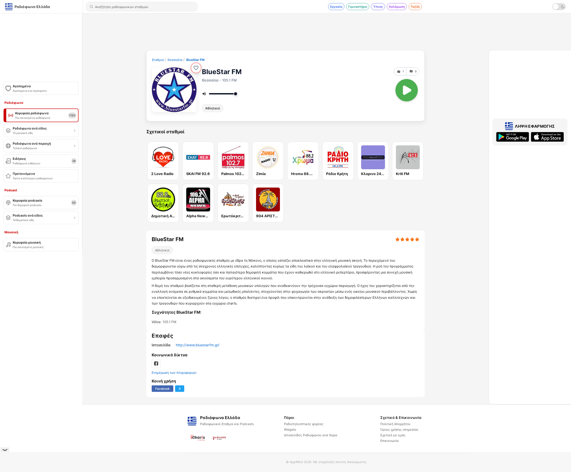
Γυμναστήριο (357, 6)
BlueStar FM (195, 60)
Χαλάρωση (397, 6)
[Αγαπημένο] (196, 68)
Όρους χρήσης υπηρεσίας (399, 429)
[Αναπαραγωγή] (406, 90)
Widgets (290, 429)
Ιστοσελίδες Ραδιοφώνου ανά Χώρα (310, 435)
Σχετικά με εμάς (392, 435)
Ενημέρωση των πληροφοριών (174, 372)
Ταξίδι (415, 6)
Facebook (162, 389)
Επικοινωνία (389, 441)
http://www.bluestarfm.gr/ (197, 345)
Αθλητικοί (212, 108)
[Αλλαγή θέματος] (559, 6)
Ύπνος (378, 6)
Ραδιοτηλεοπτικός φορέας (303, 424)
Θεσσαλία (175, 60)
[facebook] (156, 363)
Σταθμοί (158, 60)
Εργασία (336, 6)
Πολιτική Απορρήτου (395, 424)
